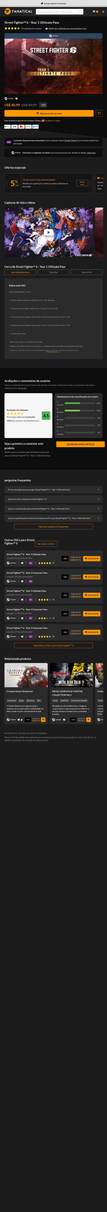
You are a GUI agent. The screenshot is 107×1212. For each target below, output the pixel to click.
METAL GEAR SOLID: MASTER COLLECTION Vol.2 (67, 693)
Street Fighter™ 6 (72, 140)
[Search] (80, 11)
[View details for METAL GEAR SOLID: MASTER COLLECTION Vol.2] (71, 675)
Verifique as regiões (53, 120)
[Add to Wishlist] (99, 113)
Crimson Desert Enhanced (20, 691)
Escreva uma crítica (80, 444)
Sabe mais (91, 152)
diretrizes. (22, 388)
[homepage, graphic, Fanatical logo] (18, 11)
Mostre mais (52, 352)
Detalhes (53, 272)
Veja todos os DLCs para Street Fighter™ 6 (53, 645)
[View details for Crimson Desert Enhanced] (26, 675)
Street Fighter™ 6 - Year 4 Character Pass (27, 572)
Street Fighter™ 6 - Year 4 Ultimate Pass (26, 554)
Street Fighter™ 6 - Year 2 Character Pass (27, 628)
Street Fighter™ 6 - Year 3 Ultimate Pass (26, 591)
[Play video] (48, 232)
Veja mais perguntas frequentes (53, 526)
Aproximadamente (20, 272)
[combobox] (62, 11)
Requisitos (87, 272)
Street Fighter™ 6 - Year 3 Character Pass (27, 609)
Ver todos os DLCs (46, 543)
